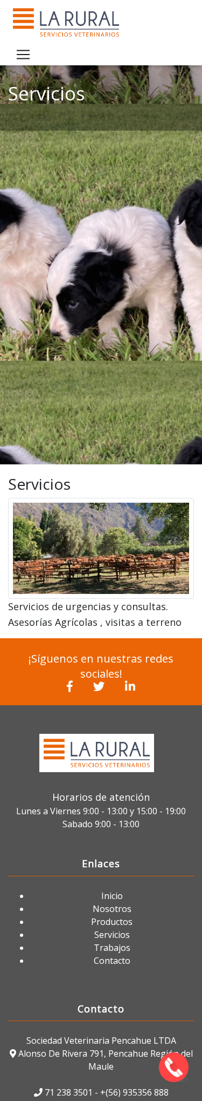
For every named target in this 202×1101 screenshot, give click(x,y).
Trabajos (112, 948)
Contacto (112, 961)
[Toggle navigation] (23, 54)
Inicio (112, 896)
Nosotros (112, 909)
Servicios (112, 935)
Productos (112, 922)
